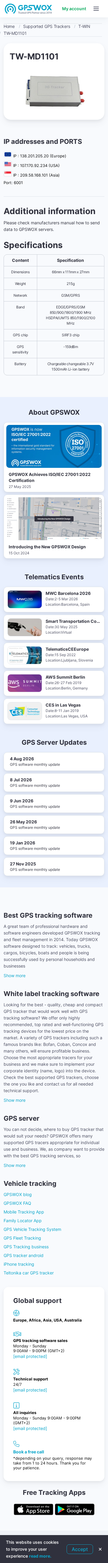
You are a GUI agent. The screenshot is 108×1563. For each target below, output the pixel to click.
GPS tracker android (24, 1255)
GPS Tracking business (26, 1246)
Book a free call (28, 1451)
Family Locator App (23, 1220)
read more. (40, 1555)
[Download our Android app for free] (74, 1510)
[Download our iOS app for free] (33, 1510)
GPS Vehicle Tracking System (32, 1229)
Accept (80, 1549)
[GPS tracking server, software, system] (28, 8)
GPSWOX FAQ (17, 1203)
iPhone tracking (19, 1264)
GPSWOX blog (18, 1194)
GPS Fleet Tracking (22, 1237)
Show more (15, 975)
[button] (96, 9)
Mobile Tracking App (24, 1211)
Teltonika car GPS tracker (29, 1272)
